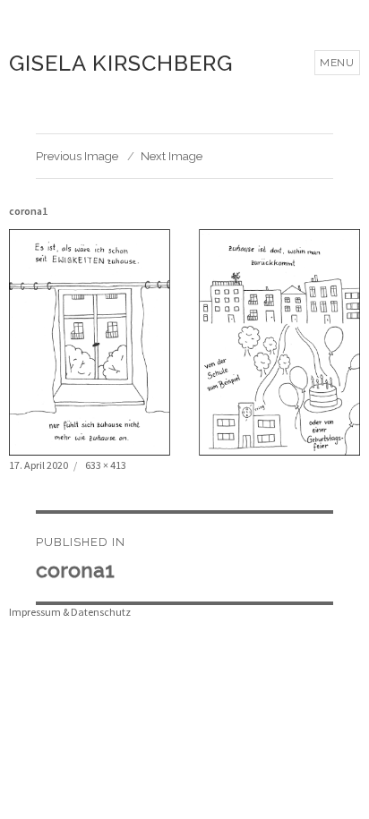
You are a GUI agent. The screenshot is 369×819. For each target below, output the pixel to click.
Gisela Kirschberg (121, 63)
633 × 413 (105, 465)
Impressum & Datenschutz (70, 612)
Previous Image (77, 156)
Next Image (171, 156)
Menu (337, 62)
